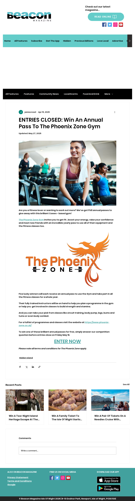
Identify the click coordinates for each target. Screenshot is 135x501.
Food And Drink (91, 94)
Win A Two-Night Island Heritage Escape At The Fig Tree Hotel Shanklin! (23, 417)
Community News (49, 94)
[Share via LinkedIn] (33, 367)
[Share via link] (39, 367)
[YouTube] (121, 25)
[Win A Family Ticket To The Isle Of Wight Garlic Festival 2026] (68, 400)
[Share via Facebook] (20, 367)
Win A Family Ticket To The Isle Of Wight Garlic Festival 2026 (66, 417)
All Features (12, 94)
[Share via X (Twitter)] (26, 367)
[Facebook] (104, 25)
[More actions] (114, 112)
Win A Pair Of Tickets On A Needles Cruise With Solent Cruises (110, 417)
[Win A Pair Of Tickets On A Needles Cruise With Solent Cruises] (110, 400)
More (107, 94)
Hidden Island (26, 358)
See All (126, 384)
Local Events (71, 94)
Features (29, 94)
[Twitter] (110, 25)
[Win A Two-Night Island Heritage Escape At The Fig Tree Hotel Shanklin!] (25, 400)
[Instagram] (115, 25)
